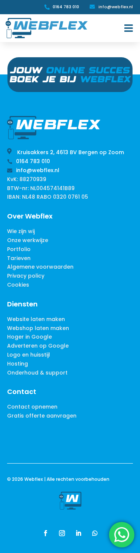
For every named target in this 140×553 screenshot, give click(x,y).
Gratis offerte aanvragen (42, 415)
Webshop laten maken (38, 328)
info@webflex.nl (116, 7)
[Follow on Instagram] (62, 533)
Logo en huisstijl (28, 354)
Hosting (17, 363)
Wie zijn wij (21, 231)
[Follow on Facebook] (45, 533)
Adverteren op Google (38, 345)
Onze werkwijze (27, 240)
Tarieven (19, 258)
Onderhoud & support (37, 372)
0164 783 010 (66, 7)
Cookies (18, 284)
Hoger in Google (29, 336)
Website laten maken (36, 319)
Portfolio (19, 249)
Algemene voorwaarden (40, 267)
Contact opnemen (32, 406)
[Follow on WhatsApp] (95, 533)
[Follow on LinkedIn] (78, 533)
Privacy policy (25, 275)
